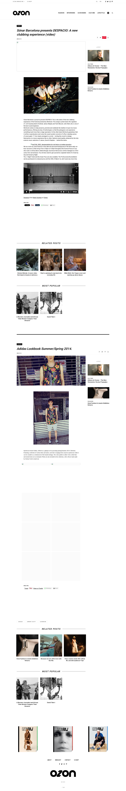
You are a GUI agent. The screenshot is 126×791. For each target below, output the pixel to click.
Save (105, 37)
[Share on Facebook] (97, 37)
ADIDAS (20, 621)
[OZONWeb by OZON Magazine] (21, 13)
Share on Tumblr (38, 588)
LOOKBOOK (43, 621)
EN (100, 1)
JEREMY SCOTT (31, 621)
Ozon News (82, 13)
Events (19, 25)
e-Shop (29, 1)
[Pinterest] (105, 351)
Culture (92, 13)
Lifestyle (101, 13)
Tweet (26, 588)
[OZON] (63, 776)
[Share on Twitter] (100, 37)
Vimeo (46, 197)
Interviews (71, 13)
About (49, 760)
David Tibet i (51, 317)
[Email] (108, 37)
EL (97, 1)
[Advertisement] (51, 220)
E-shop (76, 760)
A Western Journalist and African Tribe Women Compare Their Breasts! (27, 318)
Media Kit (58, 760)
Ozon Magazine (18, 1)
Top (63, 787)
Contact (68, 760)
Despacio (26, 197)
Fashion (61, 13)
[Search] (111, 13)
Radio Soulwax (37, 197)
